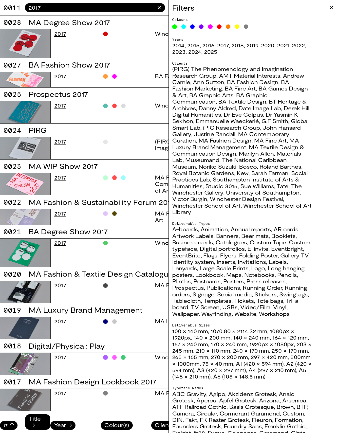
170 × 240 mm (229, 344)
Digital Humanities (196, 114)
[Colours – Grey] (246, 26)
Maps (234, 274)
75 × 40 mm (217, 363)
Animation (214, 229)
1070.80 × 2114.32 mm (239, 331)
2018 (237, 45)
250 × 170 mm (290, 350)
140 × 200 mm (212, 337)
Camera (183, 413)
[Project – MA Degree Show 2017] (25, 43)
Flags (210, 255)
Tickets (244, 300)
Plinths (181, 281)
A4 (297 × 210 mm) (272, 370)
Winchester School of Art (206, 205)
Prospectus (188, 287)
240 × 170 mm (251, 350)
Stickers (265, 294)
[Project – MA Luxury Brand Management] (25, 328)
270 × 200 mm (229, 357)
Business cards (192, 242)
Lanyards (184, 268)
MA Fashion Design (225, 140)
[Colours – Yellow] (237, 26)
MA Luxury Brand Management (235, 143)
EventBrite (186, 255)
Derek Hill (296, 108)
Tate (282, 186)
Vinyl (279, 307)
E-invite (257, 248)
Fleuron (262, 419)
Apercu (206, 400)
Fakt (191, 419)
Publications (223, 287)
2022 (298, 45)
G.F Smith (275, 121)
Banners (227, 236)
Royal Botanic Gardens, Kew (210, 173)
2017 (223, 45)
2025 (210, 51)
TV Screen (205, 307)
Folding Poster (258, 255)
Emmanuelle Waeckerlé (227, 121)
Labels (278, 261)
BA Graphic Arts (211, 95)
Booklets (283, 236)
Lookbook (209, 274)
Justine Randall (214, 134)
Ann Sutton (208, 82)
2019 (252, 45)
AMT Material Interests (249, 75)
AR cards (286, 229)
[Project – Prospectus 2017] (25, 112)
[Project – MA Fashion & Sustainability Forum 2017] (25, 217)
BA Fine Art (240, 88)
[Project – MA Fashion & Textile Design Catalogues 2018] (25, 292)
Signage (203, 294)
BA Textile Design (242, 101)
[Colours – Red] (219, 26)
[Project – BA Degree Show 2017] (25, 253)
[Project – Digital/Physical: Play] (25, 364)
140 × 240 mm (251, 337)
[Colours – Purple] (201, 26)
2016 (208, 45)
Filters (183, 7)
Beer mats (255, 236)
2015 (193, 45)
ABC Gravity (189, 394)
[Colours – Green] (174, 26)
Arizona (269, 400)
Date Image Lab (260, 108)
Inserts (226, 261)
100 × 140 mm (190, 331)
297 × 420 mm (269, 357)
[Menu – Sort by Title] (37, 425)
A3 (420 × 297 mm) (221, 370)
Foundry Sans (243, 426)
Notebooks (259, 274)
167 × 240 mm (190, 344)
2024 (194, 51)
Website (245, 313)
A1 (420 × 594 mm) (259, 363)
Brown (285, 406)
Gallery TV (294, 255)
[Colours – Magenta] (210, 26)
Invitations (252, 261)
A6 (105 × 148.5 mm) (239, 376)
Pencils (287, 274)
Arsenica (294, 400)
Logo (258, 268)
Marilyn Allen (256, 153)
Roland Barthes (280, 166)
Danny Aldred (217, 108)
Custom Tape (268, 242)
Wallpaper (185, 313)
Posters (233, 281)
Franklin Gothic (284, 426)
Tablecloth (186, 300)
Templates (217, 300)
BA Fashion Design (252, 82)
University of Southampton (263, 192)
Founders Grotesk (196, 426)
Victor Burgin (189, 199)
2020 (267, 45)
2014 (178, 45)
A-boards (185, 229)
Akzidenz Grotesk (252, 394)
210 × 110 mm (213, 350)
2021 (283, 45)
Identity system (193, 261)
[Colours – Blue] (192, 26)
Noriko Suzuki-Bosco (228, 166)
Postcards (207, 281)
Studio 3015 (221, 186)
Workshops (274, 313)
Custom (293, 413)
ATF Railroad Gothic (199, 406)
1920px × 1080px (271, 344)
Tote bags (270, 300)
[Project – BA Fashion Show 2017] (25, 80)
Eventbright (287, 248)
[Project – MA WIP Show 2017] (25, 184)
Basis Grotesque (251, 406)
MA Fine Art (270, 140)
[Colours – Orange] (228, 26)
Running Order (262, 287)
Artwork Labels (192, 236)
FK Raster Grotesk (224, 419)
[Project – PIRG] (25, 148)
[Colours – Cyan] (183, 26)
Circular (206, 413)
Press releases (265, 281)
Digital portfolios (222, 248)
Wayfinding (216, 313)
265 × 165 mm (190, 357)
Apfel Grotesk (237, 400)
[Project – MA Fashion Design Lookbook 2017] (25, 400)
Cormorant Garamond (250, 413)
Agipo (217, 394)
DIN (177, 419)
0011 (12, 7)
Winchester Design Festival (246, 199)
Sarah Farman (269, 173)
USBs (230, 307)
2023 (179, 51)
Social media (234, 294)
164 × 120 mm (290, 337)
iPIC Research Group (231, 127)
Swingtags (293, 294)
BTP (302, 406)
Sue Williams (257, 186)
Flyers (228, 255)
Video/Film (255, 307)
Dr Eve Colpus (243, 114)
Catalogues (231, 242)
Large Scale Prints (224, 268)
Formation (288, 419)
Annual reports (251, 229)
